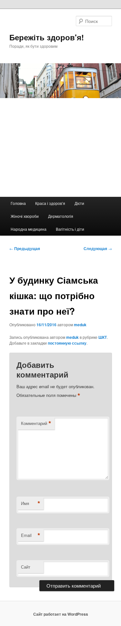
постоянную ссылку (67, 343)
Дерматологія (60, 216)
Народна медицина (28, 229)
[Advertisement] (60, 147)
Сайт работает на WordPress (60, 614)
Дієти (79, 203)
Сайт (25, 567)
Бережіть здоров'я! (46, 37)
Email (30, 535)
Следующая (98, 248)
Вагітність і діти (70, 229)
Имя (30, 503)
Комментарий (36, 423)
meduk (80, 325)
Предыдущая (24, 248)
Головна (18, 203)
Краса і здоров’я (50, 203)
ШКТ (102, 337)
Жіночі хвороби (25, 216)
